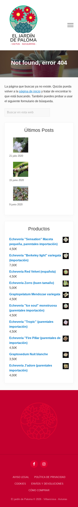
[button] (70, 25)
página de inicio (30, 91)
